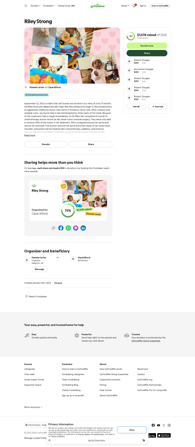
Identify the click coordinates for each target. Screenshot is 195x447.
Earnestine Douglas (143, 69)
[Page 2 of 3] (31, 79)
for (45, 87)
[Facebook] (61, 228)
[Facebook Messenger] (75, 228)
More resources (32, 407)
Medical (58, 283)
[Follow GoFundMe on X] (163, 425)
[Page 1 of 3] (29, 79)
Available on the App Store (164, 435)
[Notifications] (134, 5)
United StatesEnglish (38, 425)
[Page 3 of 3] (33, 79)
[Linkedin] (83, 228)
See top (159, 106)
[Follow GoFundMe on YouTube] (158, 425)
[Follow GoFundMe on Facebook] (153, 425)
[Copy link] (53, 228)
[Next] (115, 78)
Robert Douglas (142, 60)
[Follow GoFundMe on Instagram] (169, 425)
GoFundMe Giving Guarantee (145, 341)
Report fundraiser (38, 296)
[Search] (26, 5)
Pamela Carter (39, 257)
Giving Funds (66, 6)
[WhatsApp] (68, 228)
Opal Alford (84, 257)
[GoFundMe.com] (98, 5)
